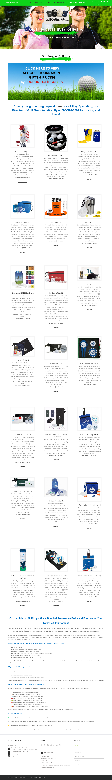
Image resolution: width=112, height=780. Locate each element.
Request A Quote (79, 756)
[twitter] (95, 1)
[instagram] (98, 1)
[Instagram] (51, 745)
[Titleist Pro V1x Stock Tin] (56, 125)
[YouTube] (48, 745)
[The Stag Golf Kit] (89, 125)
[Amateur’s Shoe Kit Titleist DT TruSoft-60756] (56, 408)
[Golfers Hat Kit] (89, 266)
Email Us (13, 756)
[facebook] (92, 1)
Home (76, 745)
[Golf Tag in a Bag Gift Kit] (89, 408)
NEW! (49, 3)
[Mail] (59, 745)
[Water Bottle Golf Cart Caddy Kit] (22, 125)
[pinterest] (107, 1)
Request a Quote (15, 754)
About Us (77, 749)
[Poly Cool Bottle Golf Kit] (56, 478)
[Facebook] (42, 745)
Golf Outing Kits (40, 777)
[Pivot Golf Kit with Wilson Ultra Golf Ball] (56, 196)
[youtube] (101, 1)
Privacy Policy (79, 764)
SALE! (54, 3)
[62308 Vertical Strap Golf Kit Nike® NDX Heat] (89, 549)
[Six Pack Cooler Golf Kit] (22, 196)
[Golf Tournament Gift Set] (89, 337)
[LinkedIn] (56, 745)
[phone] (101, 4)
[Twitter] (45, 745)
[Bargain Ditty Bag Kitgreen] (22, 478)
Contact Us (60, 3)
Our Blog (77, 760)
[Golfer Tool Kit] (56, 337)
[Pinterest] (54, 745)
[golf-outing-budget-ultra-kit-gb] (56, 266)
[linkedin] (104, 1)
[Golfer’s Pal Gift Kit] (22, 337)
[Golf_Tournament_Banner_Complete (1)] (56, 64)
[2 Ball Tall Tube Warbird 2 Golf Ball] (22, 549)
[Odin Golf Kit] (89, 196)
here (59, 106)
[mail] (98, 4)
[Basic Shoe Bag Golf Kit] (56, 549)
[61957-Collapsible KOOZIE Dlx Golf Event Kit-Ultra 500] (22, 266)
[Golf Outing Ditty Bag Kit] (22, 408)
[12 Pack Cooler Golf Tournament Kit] (89, 478)
